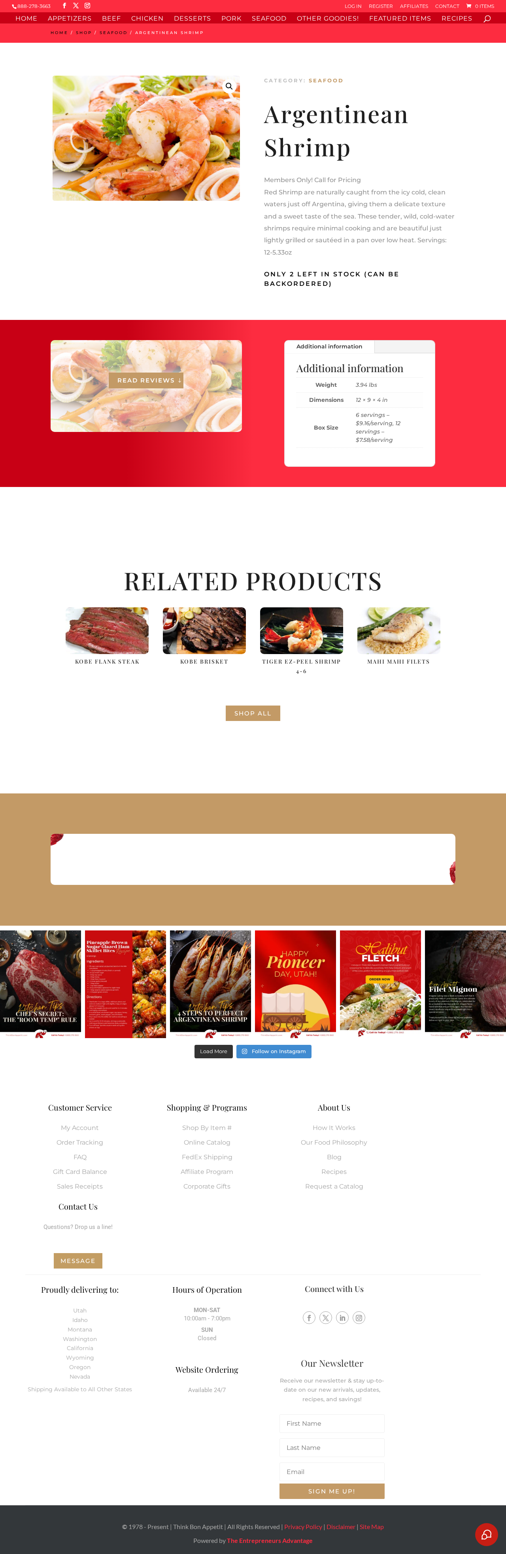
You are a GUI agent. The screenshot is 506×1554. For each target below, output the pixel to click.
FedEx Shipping (207, 1157)
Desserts (192, 19)
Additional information (329, 346)
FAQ (80, 1157)
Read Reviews (146, 380)
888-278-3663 (34, 6)
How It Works (334, 1128)
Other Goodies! (328, 19)
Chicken (147, 19)
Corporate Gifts (206, 1186)
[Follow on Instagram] (359, 1317)
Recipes (457, 19)
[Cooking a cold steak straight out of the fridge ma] (40, 984)
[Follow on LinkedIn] (342, 1317)
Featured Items (400, 19)
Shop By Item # (207, 1128)
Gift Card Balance (80, 1171)
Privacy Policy (303, 1526)
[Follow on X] (325, 1317)
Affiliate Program (207, 1171)
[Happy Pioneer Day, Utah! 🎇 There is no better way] (295, 984)
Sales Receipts (80, 1186)
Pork (231, 19)
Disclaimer (341, 1526)
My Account (80, 1128)
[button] (229, 86)
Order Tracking (80, 1142)
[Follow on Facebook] (309, 1317)
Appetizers (70, 19)
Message (78, 1261)
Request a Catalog (334, 1186)
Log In (353, 6)
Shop (84, 32)
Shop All (253, 713)
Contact (447, 6)
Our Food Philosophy (334, 1142)
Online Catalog (207, 1142)
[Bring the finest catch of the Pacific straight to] (380, 984)
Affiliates (414, 6)
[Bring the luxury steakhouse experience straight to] (465, 984)
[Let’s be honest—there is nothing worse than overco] (210, 984)
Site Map (372, 1526)
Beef (111, 19)
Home (26, 19)
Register (381, 6)
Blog (334, 1157)
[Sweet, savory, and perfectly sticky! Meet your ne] (125, 984)
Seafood (269, 19)
